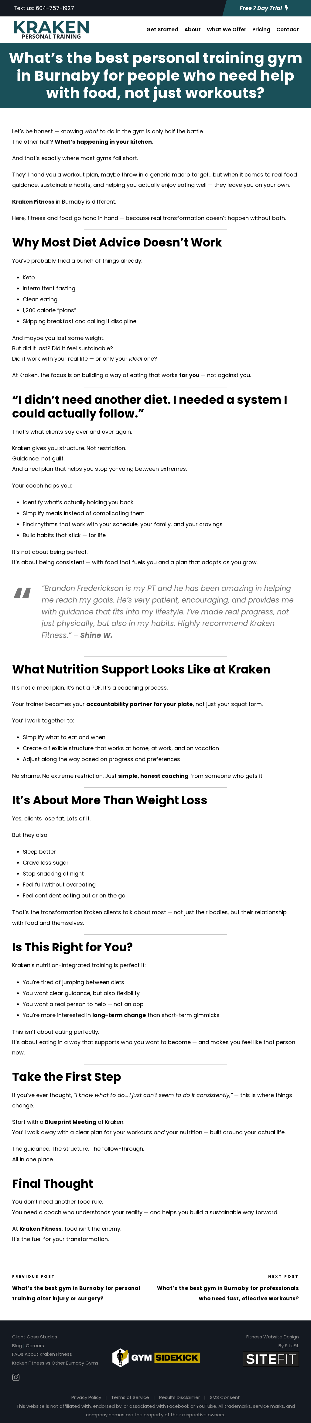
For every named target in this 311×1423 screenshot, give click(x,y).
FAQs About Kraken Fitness (42, 1354)
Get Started (162, 29)
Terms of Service (130, 1397)
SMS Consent (225, 1397)
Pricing (261, 29)
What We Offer (226, 29)
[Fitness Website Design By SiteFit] (271, 1358)
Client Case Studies (34, 1337)
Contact (287, 29)
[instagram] (15, 1377)
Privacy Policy (86, 1397)
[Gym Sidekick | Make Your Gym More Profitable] (156, 1357)
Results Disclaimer (179, 1397)
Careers (35, 1345)
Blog (17, 1345)
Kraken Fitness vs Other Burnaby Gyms (55, 1363)
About (192, 29)
